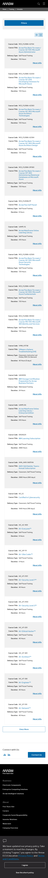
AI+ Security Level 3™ (28, 606)
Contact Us (37, 755)
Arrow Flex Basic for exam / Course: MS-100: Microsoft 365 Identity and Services (30, 322)
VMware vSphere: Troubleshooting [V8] (27, 350)
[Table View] (41, 35)
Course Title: (13, 48)
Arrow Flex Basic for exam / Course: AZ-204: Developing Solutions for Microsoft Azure (30, 81)
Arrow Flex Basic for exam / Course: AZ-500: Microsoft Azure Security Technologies (30, 261)
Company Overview (10, 828)
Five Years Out (8, 806)
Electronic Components (12, 785)
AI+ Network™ (25, 708)
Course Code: (13, 44)
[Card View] (37, 35)
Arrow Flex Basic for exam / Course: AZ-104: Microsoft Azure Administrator (30, 50)
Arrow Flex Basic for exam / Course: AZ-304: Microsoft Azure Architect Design (30, 143)
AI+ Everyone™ (25, 529)
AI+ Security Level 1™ (28, 580)
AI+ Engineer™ (25, 682)
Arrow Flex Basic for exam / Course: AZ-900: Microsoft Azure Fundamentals (30, 292)
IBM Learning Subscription (29, 438)
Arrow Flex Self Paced (28, 205)
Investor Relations (10, 819)
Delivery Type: (12, 55)
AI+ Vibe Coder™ (26, 554)
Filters (24, 23)
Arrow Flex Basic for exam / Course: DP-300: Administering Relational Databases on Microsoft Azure (30, 175)
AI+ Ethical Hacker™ (27, 631)
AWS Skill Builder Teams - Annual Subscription (29, 467)
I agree (25, 865)
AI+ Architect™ (25, 657)
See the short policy (25, 872)
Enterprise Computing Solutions (15, 789)
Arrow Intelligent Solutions (13, 793)
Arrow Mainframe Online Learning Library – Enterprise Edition (29, 411)
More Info (37, 63)
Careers (6, 811)
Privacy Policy (25, 855)
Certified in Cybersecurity (29, 497)
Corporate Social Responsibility (15, 815)
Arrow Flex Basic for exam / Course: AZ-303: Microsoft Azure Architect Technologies (30, 112)
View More (24, 729)
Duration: (14, 59)
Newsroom (7, 824)
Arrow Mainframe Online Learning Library (29, 231)
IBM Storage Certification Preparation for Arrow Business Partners (29, 381)
